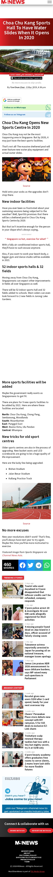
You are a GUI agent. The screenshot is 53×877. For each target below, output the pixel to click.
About (27, 853)
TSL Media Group (38, 871)
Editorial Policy (27, 855)
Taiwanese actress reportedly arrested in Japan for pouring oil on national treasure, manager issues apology (38, 650)
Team (27, 862)
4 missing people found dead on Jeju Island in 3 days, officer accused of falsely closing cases (37, 631)
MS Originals (27, 75)
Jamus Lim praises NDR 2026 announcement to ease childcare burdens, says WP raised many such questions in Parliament (37, 671)
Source (26, 185)
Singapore (38, 75)
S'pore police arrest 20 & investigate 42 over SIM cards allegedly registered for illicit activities (37, 613)
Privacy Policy (27, 859)
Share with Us (17, 831)
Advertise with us (41, 831)
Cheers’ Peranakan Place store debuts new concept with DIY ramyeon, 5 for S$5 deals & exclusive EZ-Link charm (37, 721)
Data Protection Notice (28, 857)
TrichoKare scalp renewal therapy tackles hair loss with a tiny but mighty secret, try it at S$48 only (37, 741)
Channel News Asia (12, 555)
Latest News (15, 75)
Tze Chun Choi (17, 87)
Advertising (27, 851)
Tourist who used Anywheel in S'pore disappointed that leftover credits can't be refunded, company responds (38, 594)
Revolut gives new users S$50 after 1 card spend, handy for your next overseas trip (37, 701)
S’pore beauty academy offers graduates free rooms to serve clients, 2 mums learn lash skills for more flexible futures (37, 762)
